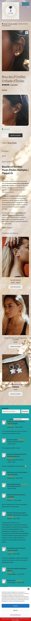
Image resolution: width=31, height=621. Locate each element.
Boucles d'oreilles (13, 24)
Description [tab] (5, 151)
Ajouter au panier (15, 135)
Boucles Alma (11, 580)
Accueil (5, 24)
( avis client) (14, 85)
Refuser (15, 610)
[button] (28, 589)
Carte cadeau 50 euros (14, 484)
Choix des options (15, 287)
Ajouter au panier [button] (15, 346)
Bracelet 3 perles (12, 439)
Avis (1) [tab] (4, 156)
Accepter (15, 606)
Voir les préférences (15, 615)
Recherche (5, 408)
